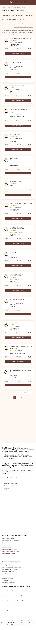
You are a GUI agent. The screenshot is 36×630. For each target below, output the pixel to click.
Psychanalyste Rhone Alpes (7, 578)
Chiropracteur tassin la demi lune (10, 551)
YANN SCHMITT (14, 158)
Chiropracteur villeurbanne (8, 553)
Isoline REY (14, 252)
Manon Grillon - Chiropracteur (21, 203)
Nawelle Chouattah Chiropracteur (17, 274)
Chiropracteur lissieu (7, 545)
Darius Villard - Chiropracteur (21, 370)
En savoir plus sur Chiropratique (23, 27)
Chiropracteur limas (7, 542)
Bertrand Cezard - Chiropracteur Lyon (17, 228)
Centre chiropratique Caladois (21, 346)
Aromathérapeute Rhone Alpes (8, 565)
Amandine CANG (15, 134)
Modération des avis (17, 622)
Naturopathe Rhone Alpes (7, 573)
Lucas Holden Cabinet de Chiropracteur (18, 110)
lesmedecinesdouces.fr (9, 15)
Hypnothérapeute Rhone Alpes (8, 571)
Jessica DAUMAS (15, 182)
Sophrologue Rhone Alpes (7, 580)
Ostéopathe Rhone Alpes (6, 576)
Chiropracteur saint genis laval (9, 549)
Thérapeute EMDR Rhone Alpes (8, 582)
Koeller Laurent (16, 62)
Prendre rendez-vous (18, 53)
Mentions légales (15, 620)
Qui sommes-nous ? (6, 620)
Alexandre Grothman (17, 299)
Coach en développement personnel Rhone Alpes (11, 567)
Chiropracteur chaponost (8, 538)
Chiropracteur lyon (6, 547)
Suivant (26, 392)
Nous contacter (25, 622)
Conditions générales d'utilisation (26, 620)
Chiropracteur (20, 15)
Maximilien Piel (15, 323)
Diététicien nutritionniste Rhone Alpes (9, 569)
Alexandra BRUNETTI (17, 86)
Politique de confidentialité (6, 622)
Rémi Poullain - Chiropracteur (20, 38)
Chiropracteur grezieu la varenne (10, 540)
